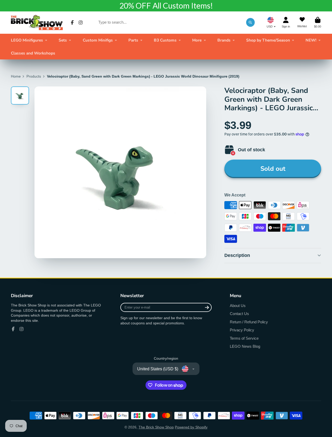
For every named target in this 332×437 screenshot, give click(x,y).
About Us (238, 305)
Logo (37, 22)
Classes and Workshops (33, 53)
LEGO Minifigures (27, 40)
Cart (317, 22)
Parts (133, 40)
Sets (63, 40)
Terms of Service (244, 338)
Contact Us (239, 313)
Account (286, 22)
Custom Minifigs (98, 40)
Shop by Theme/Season (268, 40)
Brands (224, 40)
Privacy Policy (242, 330)
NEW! (311, 40)
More (197, 40)
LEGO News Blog (245, 346)
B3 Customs (165, 40)
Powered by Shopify (191, 427)
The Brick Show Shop (156, 427)
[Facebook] (72, 22)
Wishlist (302, 22)
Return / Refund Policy (249, 322)
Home (16, 76)
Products (33, 76)
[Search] (250, 22)
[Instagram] (80, 22)
